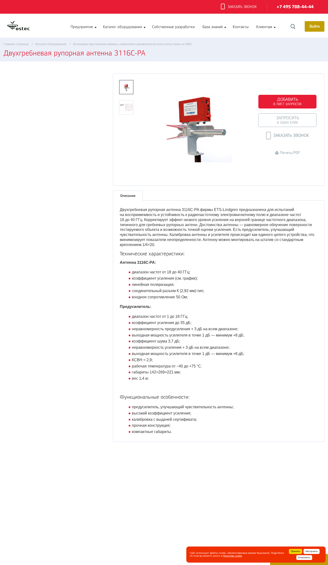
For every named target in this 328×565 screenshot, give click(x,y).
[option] (196, 124)
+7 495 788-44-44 (295, 6)
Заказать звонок (242, 7)
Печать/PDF (290, 153)
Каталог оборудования (122, 27)
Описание (127, 196)
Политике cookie (232, 555)
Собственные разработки (173, 27)
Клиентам (264, 27)
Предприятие (82, 27)
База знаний (212, 27)
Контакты (241, 27)
